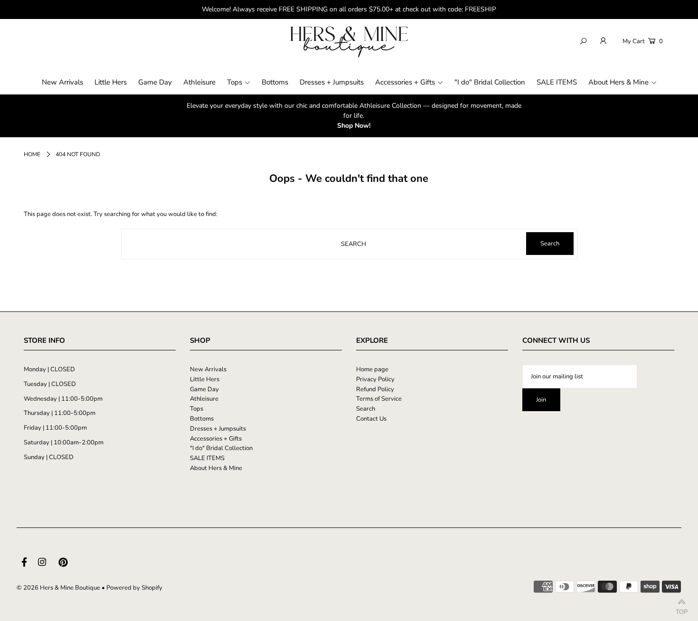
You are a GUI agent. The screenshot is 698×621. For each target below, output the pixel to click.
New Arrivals (208, 369)
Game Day (204, 389)
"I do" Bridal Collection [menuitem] (489, 82)
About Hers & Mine (216, 468)
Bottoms (202, 418)
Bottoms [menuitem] (275, 82)
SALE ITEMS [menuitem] (557, 82)
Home (32, 154)
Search (365, 409)
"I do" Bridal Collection (221, 448)
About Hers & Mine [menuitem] (618, 82)
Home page (372, 369)
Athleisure (204, 399)
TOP (682, 610)
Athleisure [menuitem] (199, 82)
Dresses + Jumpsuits (218, 428)
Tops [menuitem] (234, 82)
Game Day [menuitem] (155, 82)
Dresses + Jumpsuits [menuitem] (332, 82)
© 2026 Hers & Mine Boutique (58, 587)
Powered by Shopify (134, 587)
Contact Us (371, 418)
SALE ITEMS (207, 458)
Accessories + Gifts (216, 438)
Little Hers (204, 379)
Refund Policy (375, 389)
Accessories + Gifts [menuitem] (405, 82)
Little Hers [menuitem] (110, 82)
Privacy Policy (375, 379)
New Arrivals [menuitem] (62, 82)
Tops (196, 409)
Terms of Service (379, 399)
